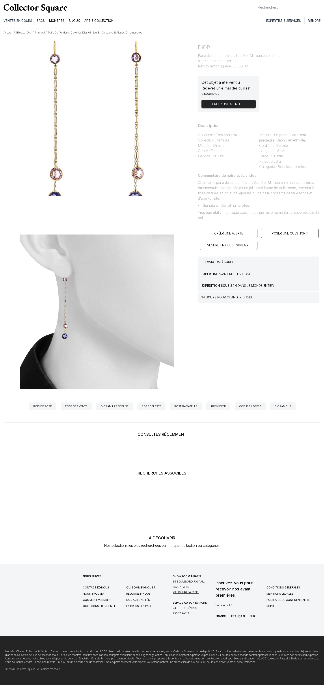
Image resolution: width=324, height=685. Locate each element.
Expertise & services (283, 20)
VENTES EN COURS (18, 20)
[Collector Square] (34, 8)
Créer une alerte (228, 233)
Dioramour (283, 406)
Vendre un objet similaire (228, 245)
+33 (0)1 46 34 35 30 (186, 592)
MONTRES (56, 20)
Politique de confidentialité (288, 599)
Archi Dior (218, 406)
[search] (254, 5)
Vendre (314, 20)
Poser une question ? (290, 233)
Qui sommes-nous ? (140, 587)
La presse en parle (139, 606)
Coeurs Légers (250, 406)
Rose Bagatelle (185, 406)
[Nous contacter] (291, 8)
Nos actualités (138, 599)
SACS (41, 20)
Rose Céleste (151, 406)
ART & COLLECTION (99, 20)
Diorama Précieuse (114, 406)
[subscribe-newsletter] (255, 606)
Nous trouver (93, 593)
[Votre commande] (310, 8)
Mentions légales (279, 593)
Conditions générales (283, 587)
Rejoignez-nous (138, 593)
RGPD (270, 606)
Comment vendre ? (97, 599)
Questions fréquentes (100, 606)
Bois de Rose (42, 406)
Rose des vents (76, 406)
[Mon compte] (319, 8)
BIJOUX (74, 20)
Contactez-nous (96, 587)
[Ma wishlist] (301, 8)
